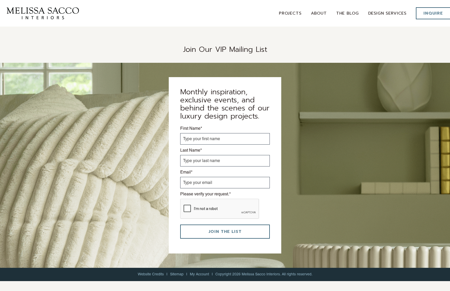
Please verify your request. (205, 193)
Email (186, 172)
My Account (199, 274)
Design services (387, 13)
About (319, 13)
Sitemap (177, 274)
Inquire (433, 13)
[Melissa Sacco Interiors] (43, 12)
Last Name (191, 150)
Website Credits (151, 274)
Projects (290, 13)
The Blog (347, 13)
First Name (191, 128)
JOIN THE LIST (225, 231)
